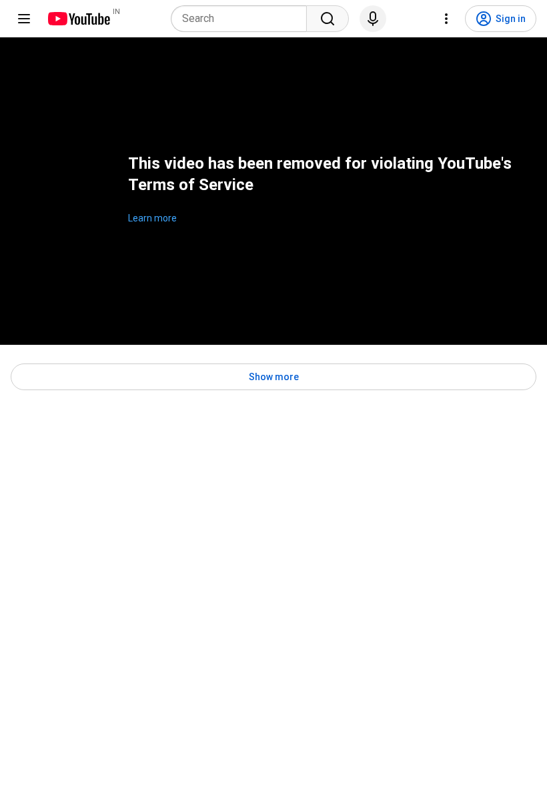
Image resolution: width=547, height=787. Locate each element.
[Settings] (446, 19)
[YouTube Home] (78, 18)
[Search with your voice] (373, 18)
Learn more (152, 218)
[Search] (327, 18)
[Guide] (24, 19)
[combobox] (243, 19)
